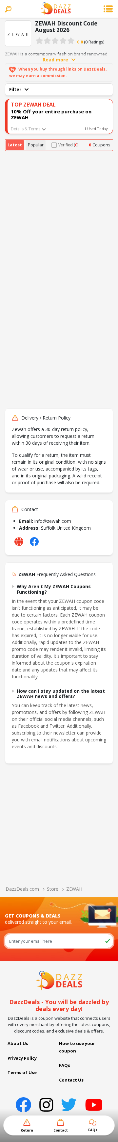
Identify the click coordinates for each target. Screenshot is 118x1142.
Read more (55, 60)
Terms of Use (22, 1072)
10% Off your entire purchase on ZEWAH (51, 114)
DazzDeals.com (22, 889)
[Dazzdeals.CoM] (59, 980)
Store (52, 889)
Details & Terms (25, 129)
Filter (15, 89)
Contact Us (71, 1080)
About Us (18, 1043)
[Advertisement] (59, 213)
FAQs (64, 1065)
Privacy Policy (22, 1058)
